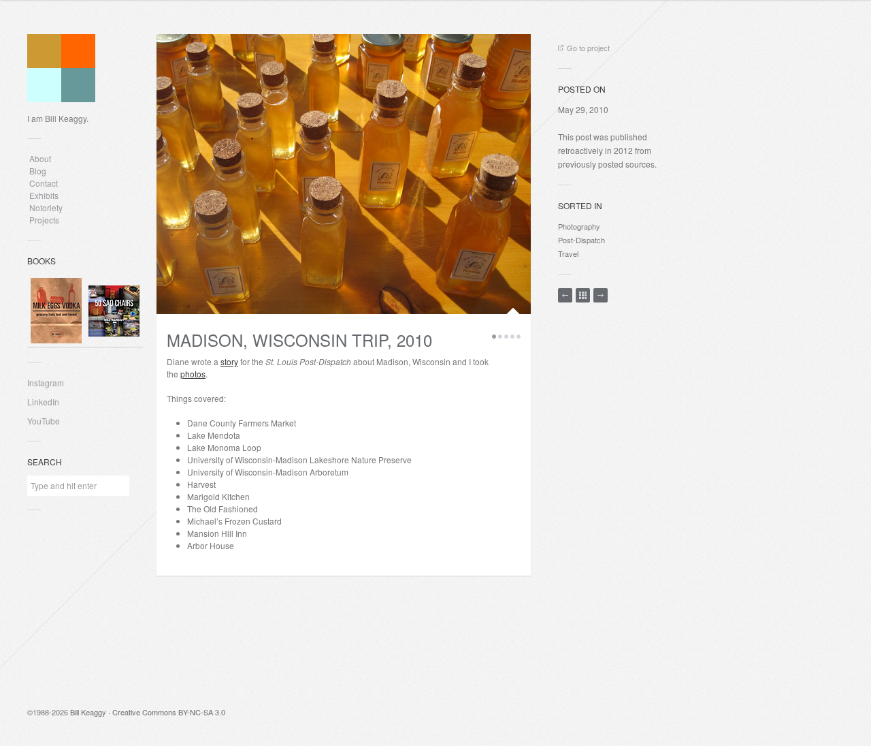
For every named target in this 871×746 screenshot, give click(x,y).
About (40, 158)
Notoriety (45, 207)
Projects (44, 220)
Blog (37, 170)
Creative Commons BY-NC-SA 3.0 (168, 711)
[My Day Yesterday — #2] (600, 295)
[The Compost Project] (565, 295)
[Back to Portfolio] (583, 295)
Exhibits (44, 195)
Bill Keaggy (88, 711)
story (229, 361)
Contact (43, 183)
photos (193, 373)
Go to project (588, 47)
